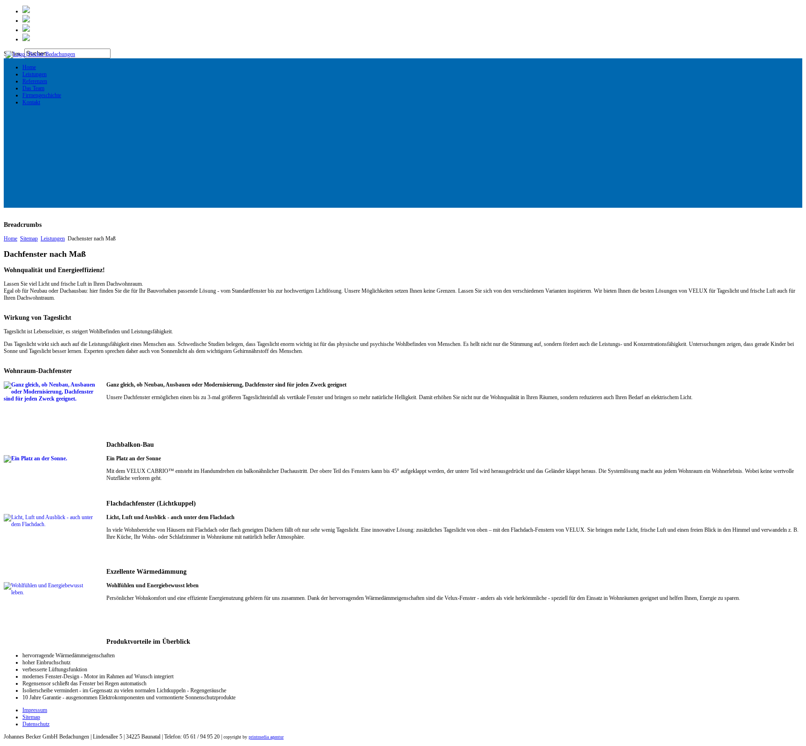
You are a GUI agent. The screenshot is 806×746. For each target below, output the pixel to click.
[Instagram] (26, 30)
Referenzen (34, 81)
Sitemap (29, 238)
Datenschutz (35, 724)
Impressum (34, 710)
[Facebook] (26, 20)
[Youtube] (26, 39)
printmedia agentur (266, 736)
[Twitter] (26, 11)
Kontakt (31, 102)
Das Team (33, 88)
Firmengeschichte (41, 95)
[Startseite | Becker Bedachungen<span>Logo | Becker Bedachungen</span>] (39, 54)
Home (29, 67)
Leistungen (34, 74)
